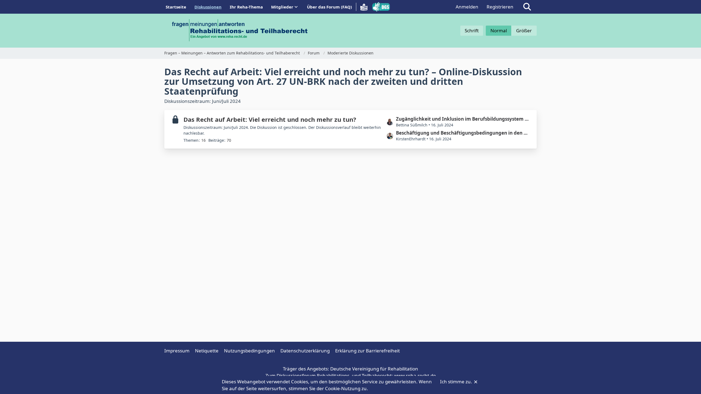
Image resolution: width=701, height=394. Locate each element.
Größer (524, 30)
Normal (498, 30)
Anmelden (467, 7)
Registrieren (500, 7)
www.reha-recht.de (415, 375)
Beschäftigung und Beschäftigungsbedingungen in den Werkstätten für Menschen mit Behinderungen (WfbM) (463, 133)
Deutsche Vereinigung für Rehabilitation (374, 369)
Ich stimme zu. (456, 381)
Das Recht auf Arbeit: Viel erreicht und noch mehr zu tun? (269, 119)
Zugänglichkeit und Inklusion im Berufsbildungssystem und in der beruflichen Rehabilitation (463, 119)
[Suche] (527, 7)
